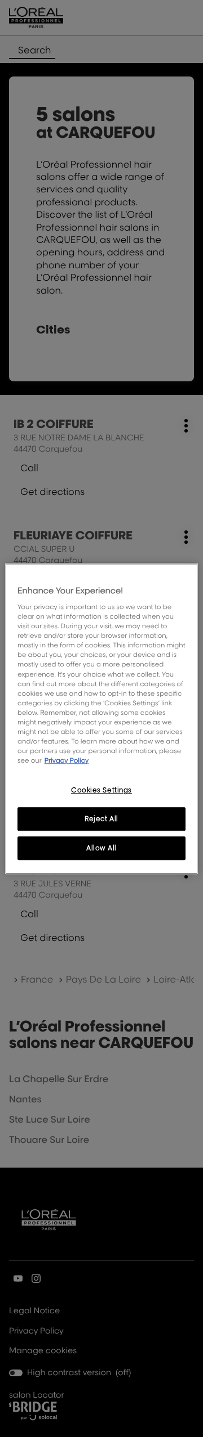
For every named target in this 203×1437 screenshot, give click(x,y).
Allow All (101, 848)
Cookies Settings (101, 790)
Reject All (101, 818)
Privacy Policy (67, 760)
